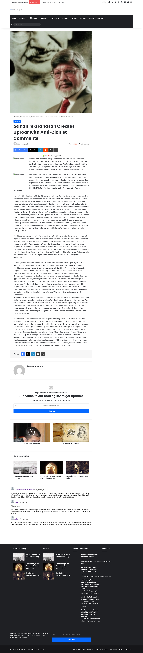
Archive (64, 18)
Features (53, 18)
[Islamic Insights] (16, 10)
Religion (22, 18)
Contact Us (128, 649)
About (91, 18)
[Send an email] (27, 144)
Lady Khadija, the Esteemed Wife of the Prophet (50, 477)
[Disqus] (51, 512)
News (43, 18)
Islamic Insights (22, 144)
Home (14, 18)
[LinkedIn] (40, 150)
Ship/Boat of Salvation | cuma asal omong (89, 556)
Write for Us (104, 649)
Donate (83, 18)
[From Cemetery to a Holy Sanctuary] (25, 467)
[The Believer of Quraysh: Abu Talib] (77, 467)
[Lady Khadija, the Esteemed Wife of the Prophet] (51, 467)
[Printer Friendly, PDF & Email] (51, 155)
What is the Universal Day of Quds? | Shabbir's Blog (90, 598)
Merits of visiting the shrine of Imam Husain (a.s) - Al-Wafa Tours (89, 569)
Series (34, 18)
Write (74, 18)
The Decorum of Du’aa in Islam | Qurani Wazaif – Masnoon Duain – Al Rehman (89, 613)
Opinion (27, 117)
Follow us (106, 548)
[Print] (55, 150)
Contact (100, 18)
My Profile (95, 649)
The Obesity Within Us (48, 2)
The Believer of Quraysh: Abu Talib (77, 477)
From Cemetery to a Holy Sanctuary (23, 477)
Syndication (113, 649)
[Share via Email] (50, 150)
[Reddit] (45, 150)
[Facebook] (23, 354)
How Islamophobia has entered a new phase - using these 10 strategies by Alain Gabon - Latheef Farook (90, 584)
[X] (28, 354)
